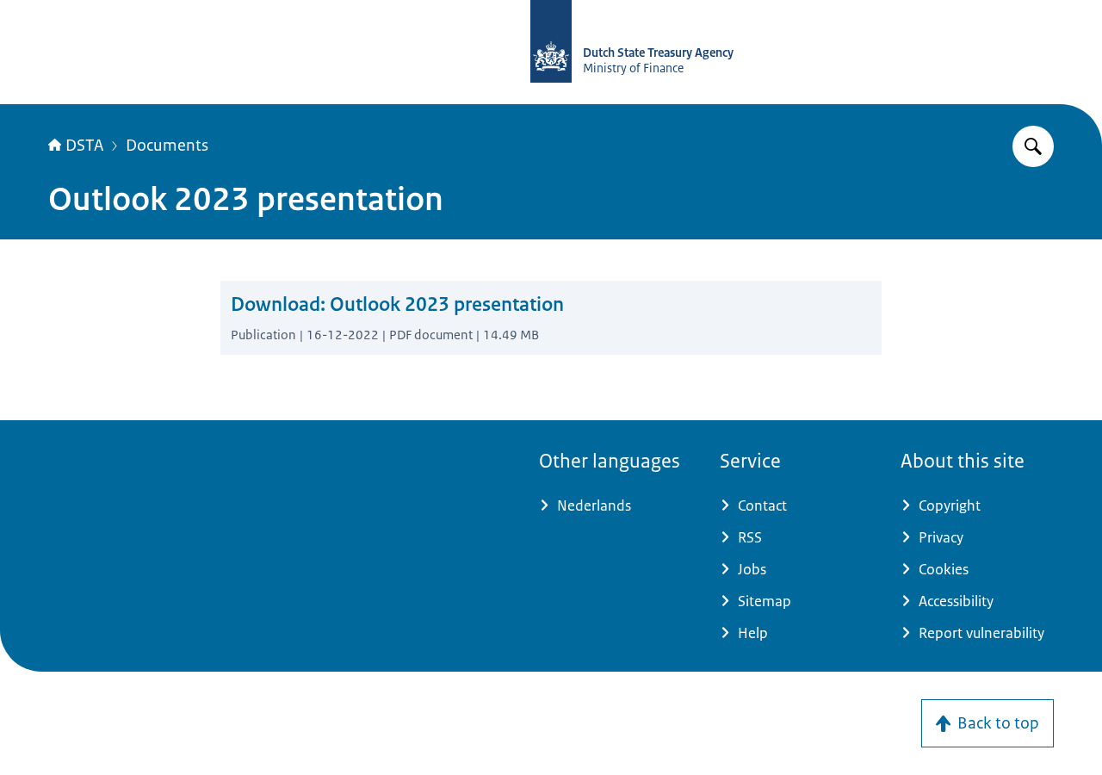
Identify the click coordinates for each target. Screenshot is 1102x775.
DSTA (84, 145)
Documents (167, 145)
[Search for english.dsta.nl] (1033, 146)
